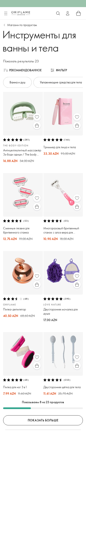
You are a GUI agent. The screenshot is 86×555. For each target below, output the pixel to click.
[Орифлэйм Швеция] (20, 13)
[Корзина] (78, 13)
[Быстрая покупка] (37, 125)
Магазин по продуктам (22, 25)
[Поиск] (58, 13)
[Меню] (5, 13)
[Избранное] (37, 117)
